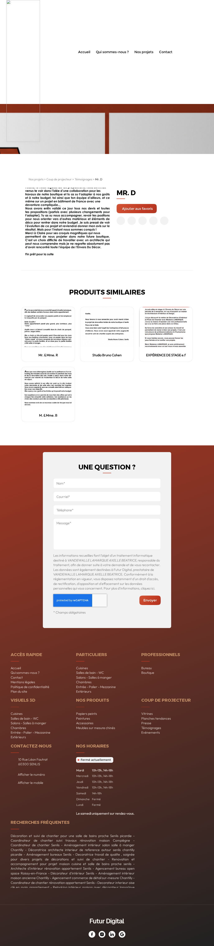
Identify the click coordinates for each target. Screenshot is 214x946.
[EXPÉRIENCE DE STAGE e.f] (165, 327)
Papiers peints (86, 713)
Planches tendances (156, 718)
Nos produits (92, 699)
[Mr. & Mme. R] (48, 327)
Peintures (83, 718)
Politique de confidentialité (30, 687)
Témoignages (83, 179)
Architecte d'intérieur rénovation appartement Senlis (51, 868)
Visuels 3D (23, 699)
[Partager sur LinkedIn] (153, 221)
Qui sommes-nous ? (112, 52)
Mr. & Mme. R (48, 355)
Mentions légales (23, 682)
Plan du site (19, 691)
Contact (165, 52)
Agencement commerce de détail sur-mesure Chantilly (92, 878)
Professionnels (160, 654)
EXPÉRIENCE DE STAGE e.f (166, 355)
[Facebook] (92, 934)
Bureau (146, 668)
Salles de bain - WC (90, 672)
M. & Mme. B (48, 415)
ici (152, 588)
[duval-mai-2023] (67, 222)
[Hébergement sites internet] (107, 929)
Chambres (84, 682)
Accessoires (84, 723)
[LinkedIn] (112, 934)
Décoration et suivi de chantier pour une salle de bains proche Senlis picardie (71, 836)
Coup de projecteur (59, 179)
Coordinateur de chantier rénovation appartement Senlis (53, 883)
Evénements (150, 732)
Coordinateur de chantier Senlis (35, 845)
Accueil (84, 52)
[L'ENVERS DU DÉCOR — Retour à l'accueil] (23, 52)
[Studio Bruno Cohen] (107, 327)
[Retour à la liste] (23, 180)
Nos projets (143, 52)
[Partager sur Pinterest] (142, 221)
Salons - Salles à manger (94, 677)
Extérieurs (83, 691)
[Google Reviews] (122, 934)
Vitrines (147, 713)
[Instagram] (102, 934)
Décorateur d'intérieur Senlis (72, 873)
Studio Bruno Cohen (107, 355)
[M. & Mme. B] (48, 387)
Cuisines (82, 668)
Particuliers (91, 654)
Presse (146, 723)
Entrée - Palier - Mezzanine (96, 687)
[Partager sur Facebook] (121, 221)
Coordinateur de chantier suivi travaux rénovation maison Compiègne (70, 840)
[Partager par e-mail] (164, 221)
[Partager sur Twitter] (131, 221)
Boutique (147, 672)
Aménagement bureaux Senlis (49, 854)
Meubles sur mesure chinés (95, 728)
